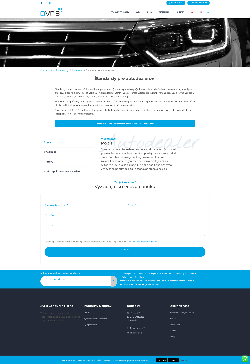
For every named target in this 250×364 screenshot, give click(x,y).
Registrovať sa (199, 3)
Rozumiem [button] (162, 360)
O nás (173, 319)
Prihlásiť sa (177, 3)
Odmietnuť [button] (174, 360)
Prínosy (48, 161)
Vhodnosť (50, 152)
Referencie (175, 325)
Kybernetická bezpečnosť (95, 319)
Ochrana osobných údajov (182, 313)
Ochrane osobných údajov (144, 241)
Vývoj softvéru (90, 325)
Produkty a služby (59, 70)
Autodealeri (77, 70)
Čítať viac (184, 360)
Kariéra (173, 331)
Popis (47, 142)
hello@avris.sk (134, 332)
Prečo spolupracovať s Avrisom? (63, 171)
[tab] (67, 142)
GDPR (87, 313)
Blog (172, 337)
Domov (43, 70)
